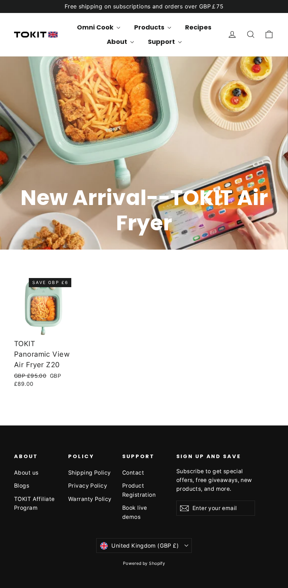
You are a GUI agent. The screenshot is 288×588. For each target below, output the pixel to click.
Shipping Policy (89, 472)
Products (150, 27)
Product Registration (139, 490)
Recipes (198, 27)
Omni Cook (96, 27)
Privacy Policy (87, 485)
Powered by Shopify (144, 563)
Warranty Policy (89, 499)
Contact (133, 472)
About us (26, 472)
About (118, 41)
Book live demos (134, 512)
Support (162, 41)
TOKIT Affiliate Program (34, 503)
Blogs (21, 485)
